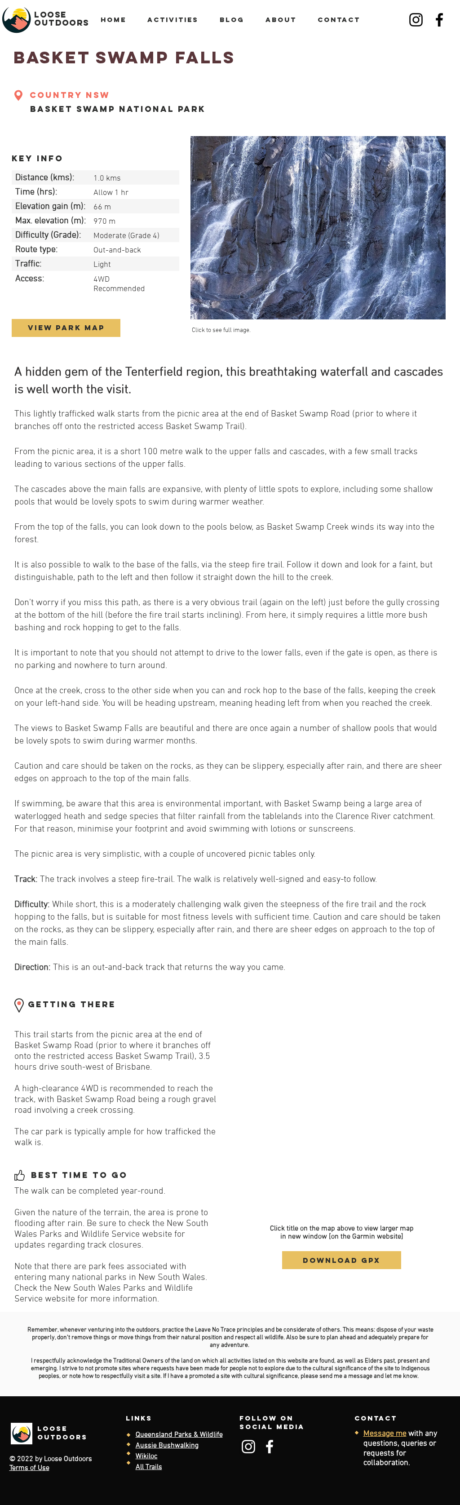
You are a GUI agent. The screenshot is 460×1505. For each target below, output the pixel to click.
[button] (318, 227)
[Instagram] (416, 20)
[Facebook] (439, 20)
